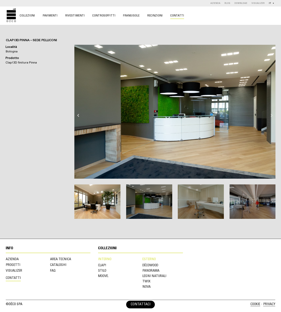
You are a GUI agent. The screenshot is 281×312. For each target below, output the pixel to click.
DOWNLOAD (241, 3)
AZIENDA (215, 3)
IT (271, 3)
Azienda (12, 259)
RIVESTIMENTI (75, 15)
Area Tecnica (60, 259)
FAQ (53, 271)
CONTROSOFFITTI (103, 15)
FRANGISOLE (131, 15)
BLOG (227, 3)
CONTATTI (177, 15)
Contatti (13, 278)
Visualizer (14, 271)
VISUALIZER (258, 3)
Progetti (13, 265)
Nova (146, 287)
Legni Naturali (154, 276)
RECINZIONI (155, 15)
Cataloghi (58, 265)
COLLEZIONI (27, 15)
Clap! (102, 265)
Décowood (150, 265)
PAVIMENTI (50, 15)
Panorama (150, 271)
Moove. (103, 276)
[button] (78, 111)
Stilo (102, 271)
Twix (146, 281)
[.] (157, 304)
